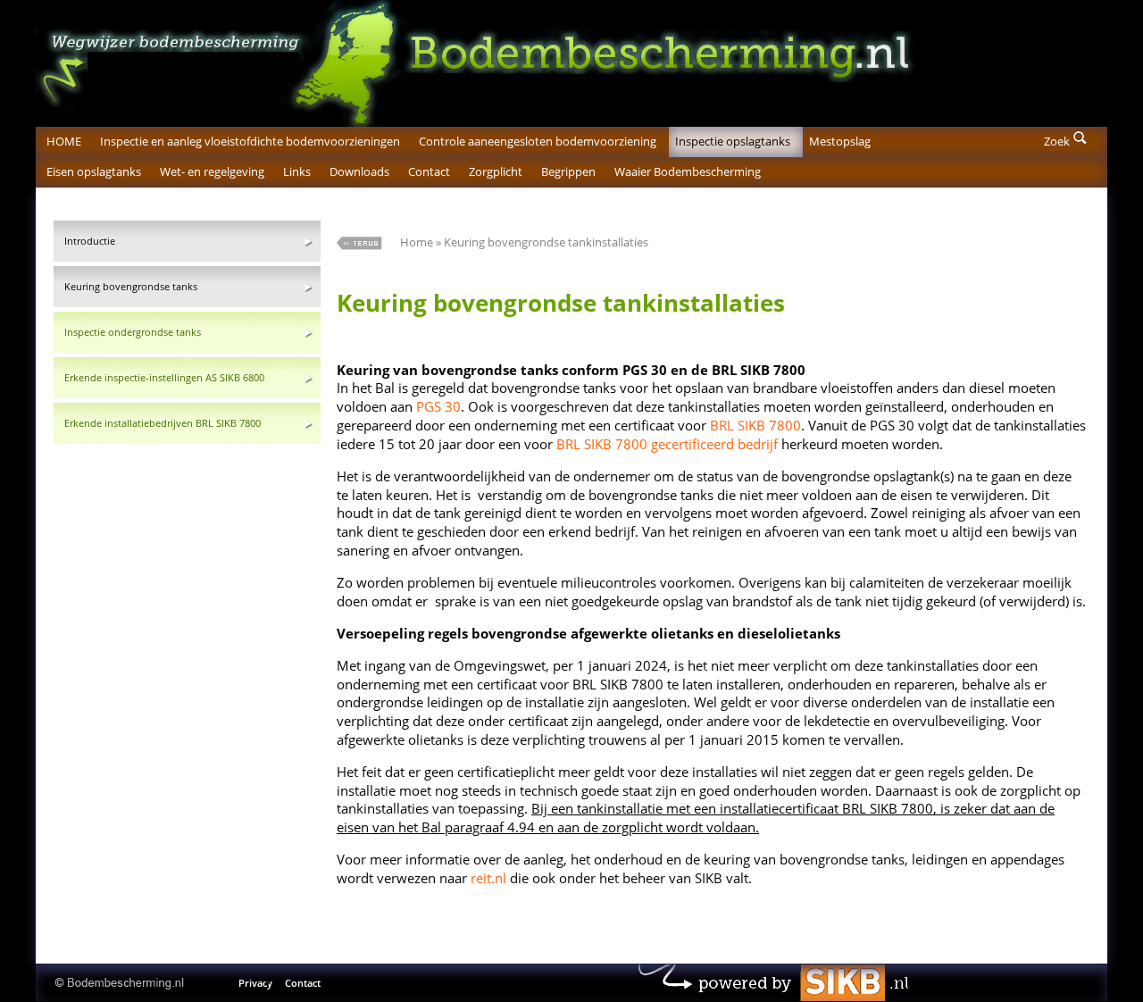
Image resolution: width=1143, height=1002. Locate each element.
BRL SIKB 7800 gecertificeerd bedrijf (667, 444)
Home (416, 242)
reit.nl (488, 878)
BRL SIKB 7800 (755, 425)
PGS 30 (438, 406)
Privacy (255, 982)
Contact (303, 982)
